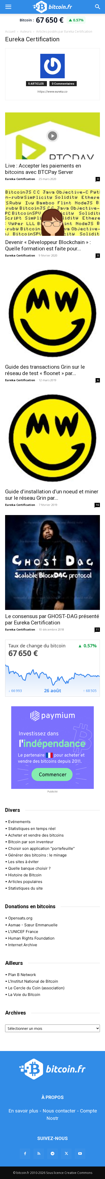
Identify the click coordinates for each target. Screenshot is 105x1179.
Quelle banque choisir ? (29, 868)
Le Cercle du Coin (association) (36, 987)
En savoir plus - (24, 1111)
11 (97, 629)
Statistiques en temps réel (32, 828)
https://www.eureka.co (52, 91)
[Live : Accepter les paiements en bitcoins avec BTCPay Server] (52, 135)
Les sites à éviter (23, 861)
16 (97, 505)
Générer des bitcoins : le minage (37, 855)
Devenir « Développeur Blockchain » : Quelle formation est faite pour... (48, 245)
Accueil (10, 31)
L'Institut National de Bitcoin (33, 981)
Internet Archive (22, 944)
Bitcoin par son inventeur (31, 841)
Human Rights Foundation (31, 938)
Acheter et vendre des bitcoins (36, 835)
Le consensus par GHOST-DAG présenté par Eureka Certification (52, 619)
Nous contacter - (61, 1111)
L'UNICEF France (23, 931)
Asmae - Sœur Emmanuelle (33, 924)
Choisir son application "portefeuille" (41, 848)
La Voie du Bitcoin (24, 994)
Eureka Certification (20, 179)
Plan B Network (22, 974)
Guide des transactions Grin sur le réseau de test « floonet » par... (45, 370)
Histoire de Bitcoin (25, 875)
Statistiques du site (25, 888)
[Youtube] (80, 1154)
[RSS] (39, 1154)
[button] (8, 7)
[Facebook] (25, 1154)
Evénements (19, 821)
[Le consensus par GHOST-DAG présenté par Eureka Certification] (52, 562)
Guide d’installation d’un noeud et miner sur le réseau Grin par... (51, 495)
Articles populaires (25, 881)
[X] (66, 1154)
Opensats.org (20, 918)
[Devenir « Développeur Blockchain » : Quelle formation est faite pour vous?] (52, 212)
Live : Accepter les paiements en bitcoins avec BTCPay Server (43, 169)
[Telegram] (52, 1154)
